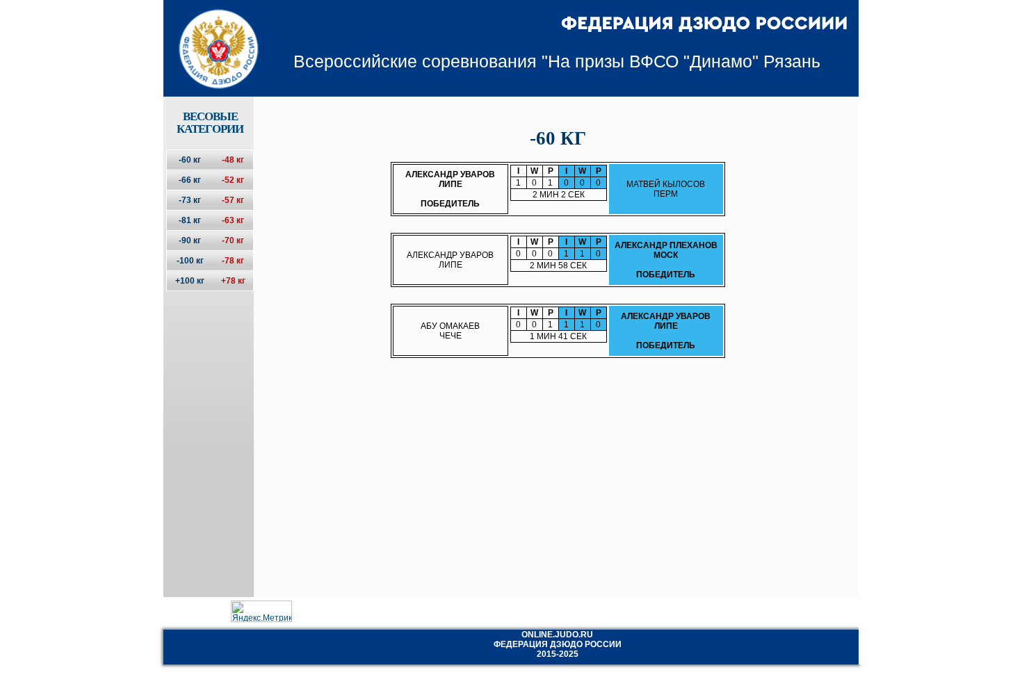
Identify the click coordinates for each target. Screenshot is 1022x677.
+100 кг (189, 281)
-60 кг (190, 160)
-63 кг (233, 220)
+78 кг (233, 281)
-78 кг (233, 261)
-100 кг (190, 261)
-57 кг (233, 200)
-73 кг (190, 200)
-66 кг (190, 180)
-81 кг (190, 220)
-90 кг (190, 240)
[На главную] (210, 37)
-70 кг (233, 240)
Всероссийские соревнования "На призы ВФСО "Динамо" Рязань (556, 61)
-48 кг (233, 160)
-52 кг (233, 180)
